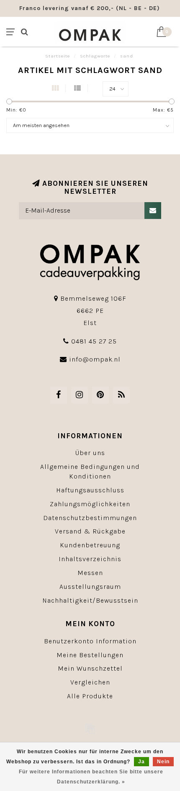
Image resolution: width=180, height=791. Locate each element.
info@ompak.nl (95, 359)
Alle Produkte (90, 696)
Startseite (57, 56)
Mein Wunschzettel (90, 668)
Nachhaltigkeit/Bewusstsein (90, 600)
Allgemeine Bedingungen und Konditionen (90, 471)
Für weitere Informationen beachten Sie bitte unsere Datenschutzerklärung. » (91, 777)
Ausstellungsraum (90, 587)
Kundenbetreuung (90, 545)
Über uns (90, 453)
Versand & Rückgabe (90, 531)
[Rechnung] (90, 728)
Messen (90, 573)
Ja (141, 762)
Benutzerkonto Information (90, 641)
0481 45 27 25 (94, 341)
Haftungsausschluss (90, 490)
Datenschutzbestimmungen (90, 518)
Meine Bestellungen (90, 655)
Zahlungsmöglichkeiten (90, 504)
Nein (163, 762)
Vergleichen (90, 682)
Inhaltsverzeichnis (90, 559)
